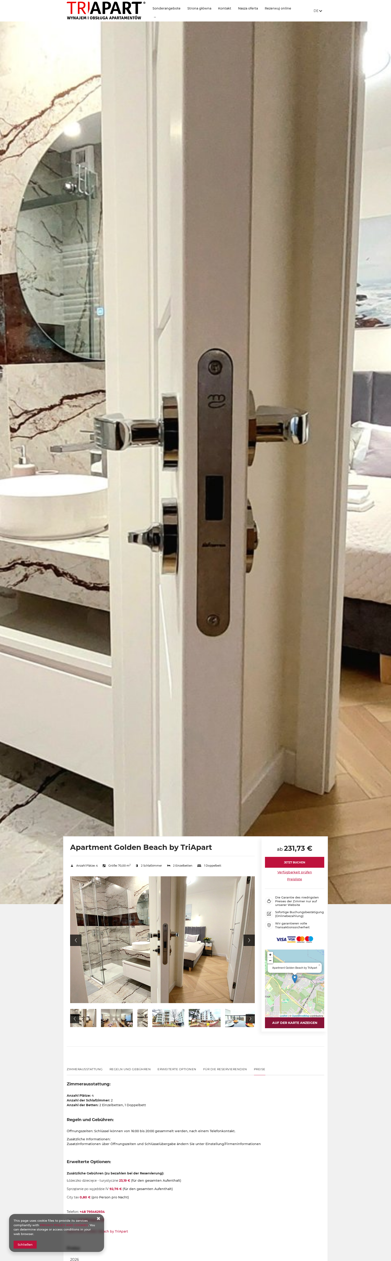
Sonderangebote (167, 8)
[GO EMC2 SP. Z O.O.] (106, 10)
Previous (75, 940)
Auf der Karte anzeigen (294, 1023)
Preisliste (294, 879)
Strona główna (199, 8)
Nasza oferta (248, 8)
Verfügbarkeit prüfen (294, 872)
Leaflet (283, 1015)
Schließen (25, 1244)
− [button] (270, 960)
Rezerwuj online (278, 8)
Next (249, 940)
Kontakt (224, 8)
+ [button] (270, 954)
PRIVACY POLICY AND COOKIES (64, 1225)
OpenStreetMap (300, 1015)
